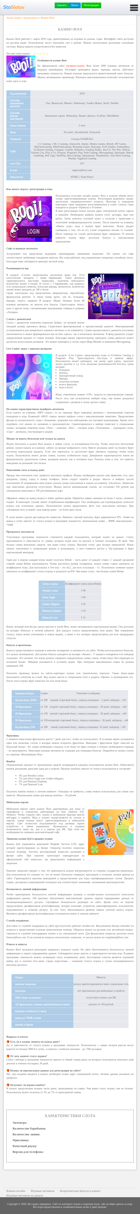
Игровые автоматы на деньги (24, 1195)
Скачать (62, 5)
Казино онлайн (15, 1190)
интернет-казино (75, 65)
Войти (74, 5)
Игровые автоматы (43, 1190)
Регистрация (91, 5)
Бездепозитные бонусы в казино (80, 1190)
